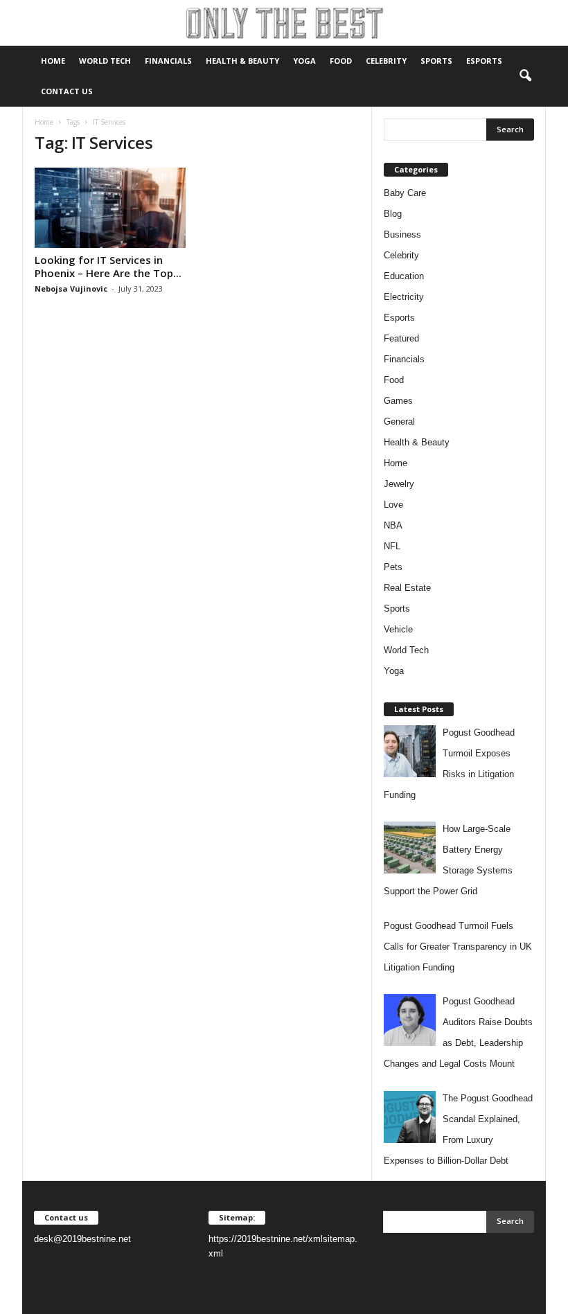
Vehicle (398, 629)
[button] (525, 76)
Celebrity (386, 60)
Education (404, 276)
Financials (168, 60)
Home (53, 60)
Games (398, 401)
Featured (401, 338)
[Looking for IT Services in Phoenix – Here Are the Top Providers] (110, 208)
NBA (393, 525)
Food (341, 60)
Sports (436, 60)
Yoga (304, 60)
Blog (393, 213)
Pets (393, 567)
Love (393, 504)
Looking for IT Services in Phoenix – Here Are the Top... (108, 266)
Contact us (67, 91)
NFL (392, 546)
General (399, 421)
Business (402, 234)
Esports (484, 60)
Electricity (404, 297)
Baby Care (405, 193)
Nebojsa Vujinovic (71, 288)
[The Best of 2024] (284, 23)
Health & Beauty (242, 60)
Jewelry (399, 484)
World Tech (105, 60)
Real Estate (407, 588)
